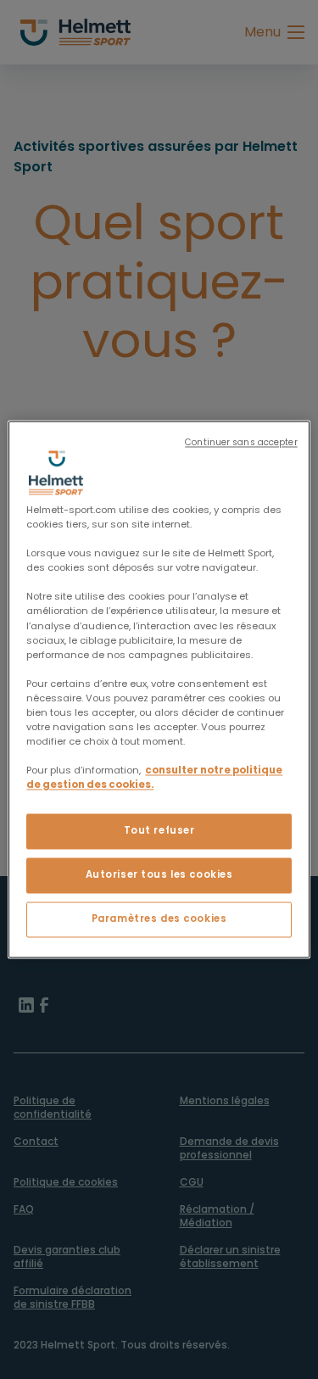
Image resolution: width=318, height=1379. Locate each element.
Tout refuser (159, 831)
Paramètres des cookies (159, 919)
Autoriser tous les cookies (159, 875)
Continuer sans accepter (241, 442)
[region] (159, 689)
